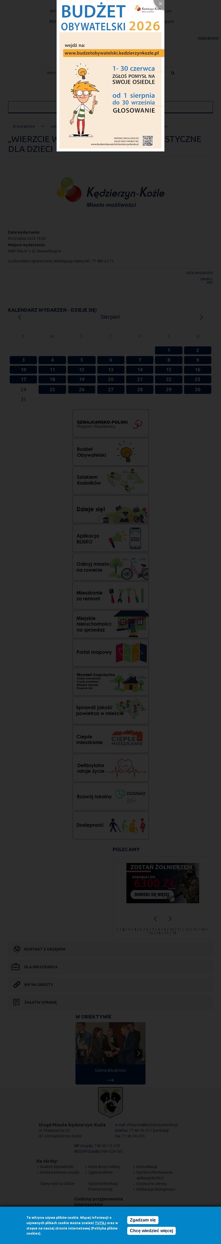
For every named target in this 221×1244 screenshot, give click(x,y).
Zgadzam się (143, 1220)
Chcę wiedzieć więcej (151, 1230)
